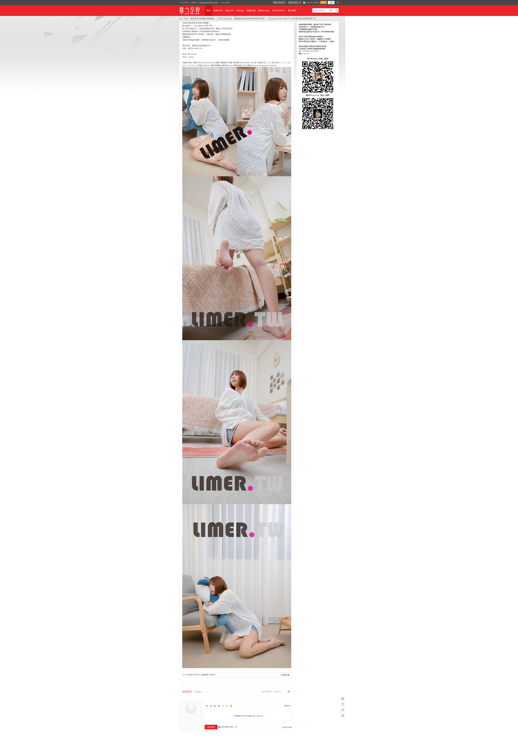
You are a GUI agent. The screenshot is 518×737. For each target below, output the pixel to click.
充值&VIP (218, 10)
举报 (288, 683)
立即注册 (259, 716)
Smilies (231, 705)
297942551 (306, 51)
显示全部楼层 (267, 692)
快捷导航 (338, 2)
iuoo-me (306, 54)
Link (219, 705)
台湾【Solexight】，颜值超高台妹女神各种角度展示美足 (241, 19)
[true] (336, 10)
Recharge (240, 10)
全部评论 (187, 691)
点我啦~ (332, 41)
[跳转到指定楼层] (289, 691)
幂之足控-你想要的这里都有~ (203, 19)
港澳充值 (251, 10)
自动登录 (309, 3)
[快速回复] (343, 699)
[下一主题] (343, 710)
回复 (187, 683)
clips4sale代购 (225, 3)
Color (210, 705)
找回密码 (316, 3)
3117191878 (314, 51)
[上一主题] (343, 704)
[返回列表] (343, 715)
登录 (253, 716)
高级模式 (287, 706)
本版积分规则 (287, 727)
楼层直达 (278, 692)
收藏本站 (194, 3)
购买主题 (286, 675)
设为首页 (186, 3)
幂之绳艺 (292, 10)
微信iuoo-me (264, 10)
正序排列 (197, 692)
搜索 (330, 10)
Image (215, 705)
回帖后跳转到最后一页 (229, 727)
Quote (223, 705)
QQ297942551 (278, 10)
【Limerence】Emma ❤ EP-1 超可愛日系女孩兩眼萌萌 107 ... (292, 19)
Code (227, 705)
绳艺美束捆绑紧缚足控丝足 (209, 3)
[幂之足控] (180, 2)
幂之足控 (180, 18)
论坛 (208, 10)
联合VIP (229, 10)
